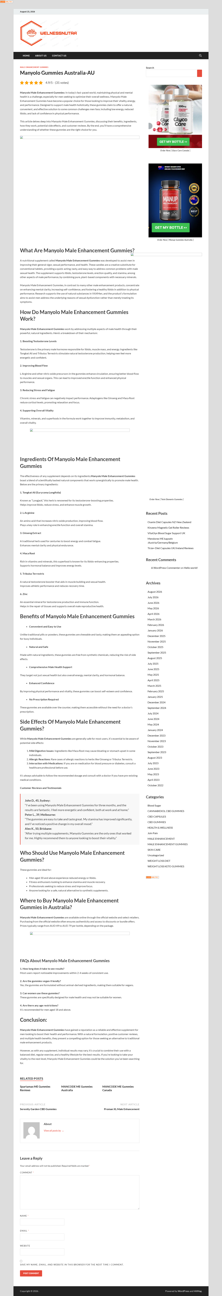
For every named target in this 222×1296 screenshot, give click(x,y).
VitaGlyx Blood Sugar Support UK (166, 533)
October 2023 (155, 746)
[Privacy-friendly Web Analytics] (6, 1)
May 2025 (153, 674)
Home (26, 55)
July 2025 (153, 663)
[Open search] (200, 55)
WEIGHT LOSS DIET (159, 860)
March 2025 (154, 685)
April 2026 (153, 613)
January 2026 (155, 630)
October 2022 (155, 785)
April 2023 (153, 779)
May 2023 (153, 774)
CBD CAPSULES (157, 816)
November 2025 (157, 641)
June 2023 (153, 768)
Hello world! (191, 567)
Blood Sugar (154, 805)
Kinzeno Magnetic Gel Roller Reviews (168, 527)
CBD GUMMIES (157, 822)
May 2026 (153, 608)
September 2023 (157, 752)
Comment (27, 1172)
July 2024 (153, 713)
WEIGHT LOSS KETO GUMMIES (166, 866)
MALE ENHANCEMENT (161, 838)
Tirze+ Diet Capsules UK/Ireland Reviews (171, 548)
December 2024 (156, 702)
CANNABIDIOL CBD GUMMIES (166, 810)
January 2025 (155, 696)
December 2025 (156, 635)
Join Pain (153, 833)
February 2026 (156, 624)
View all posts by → (54, 1130)
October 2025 (155, 646)
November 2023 (157, 741)
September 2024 (157, 707)
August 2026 (155, 591)
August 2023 (155, 757)
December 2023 (156, 735)
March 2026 (154, 619)
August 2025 (155, 658)
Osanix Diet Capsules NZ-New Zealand (169, 522)
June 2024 (153, 718)
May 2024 (153, 724)
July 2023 (153, 763)
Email (24, 1230)
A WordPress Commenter (165, 567)
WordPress (183, 1291)
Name (24, 1215)
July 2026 (153, 597)
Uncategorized (156, 855)
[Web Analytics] (152, 877)
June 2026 (153, 602)
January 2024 (155, 729)
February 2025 (156, 691)
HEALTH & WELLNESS (160, 827)
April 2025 (153, 680)
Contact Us (59, 55)
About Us (40, 55)
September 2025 (157, 652)
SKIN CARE (154, 849)
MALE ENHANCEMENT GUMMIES (34, 67)
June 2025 (153, 669)
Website (25, 1245)
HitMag (198, 1291)
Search (150, 67)
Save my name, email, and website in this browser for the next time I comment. (72, 1264)
